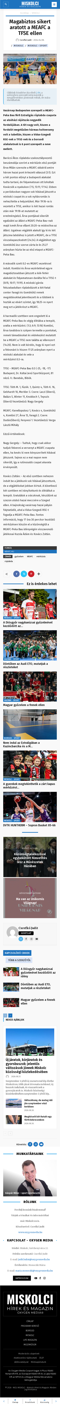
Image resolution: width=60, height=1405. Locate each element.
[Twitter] (24, 574)
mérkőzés (41, 556)
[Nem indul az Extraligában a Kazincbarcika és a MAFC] (30, 724)
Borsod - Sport (12, 738)
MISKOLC (36, 13)
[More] (38, 574)
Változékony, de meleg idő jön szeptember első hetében (38, 1103)
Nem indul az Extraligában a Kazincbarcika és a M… (21, 744)
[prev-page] (5, 1015)
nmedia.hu (36, 1232)
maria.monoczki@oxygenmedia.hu (34, 1270)
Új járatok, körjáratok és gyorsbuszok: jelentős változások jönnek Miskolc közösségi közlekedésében (27, 1066)
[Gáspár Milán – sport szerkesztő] (30, 1177)
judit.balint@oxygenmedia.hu (34, 1259)
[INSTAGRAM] (44, 1278)
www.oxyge (24, 1232)
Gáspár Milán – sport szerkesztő (22, 1193)
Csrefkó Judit (28, 928)
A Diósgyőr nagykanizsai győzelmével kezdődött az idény (38, 972)
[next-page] (10, 1015)
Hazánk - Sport (11, 659)
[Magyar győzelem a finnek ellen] (30, 687)
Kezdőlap (24, 13)
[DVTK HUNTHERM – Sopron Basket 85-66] (30, 807)
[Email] (21, 939)
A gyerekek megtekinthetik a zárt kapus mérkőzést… (29, 785)
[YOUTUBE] (35, 1278)
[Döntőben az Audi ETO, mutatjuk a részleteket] (30, 645)
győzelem (19, 556)
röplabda (9, 561)
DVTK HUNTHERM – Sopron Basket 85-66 (29, 825)
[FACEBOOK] (40, 1278)
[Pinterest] (31, 574)
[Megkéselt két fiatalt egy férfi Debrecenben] (14, 1119)
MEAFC (30, 556)
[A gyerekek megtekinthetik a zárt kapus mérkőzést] (30, 766)
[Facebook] (16, 574)
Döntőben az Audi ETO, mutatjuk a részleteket (25, 665)
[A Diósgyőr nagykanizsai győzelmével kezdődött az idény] (30, 604)
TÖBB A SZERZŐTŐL (19, 960)
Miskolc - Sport (37, 45)
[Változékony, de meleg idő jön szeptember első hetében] (14, 1103)
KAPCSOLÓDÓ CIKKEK (17, 952)
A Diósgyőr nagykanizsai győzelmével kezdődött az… (27, 624)
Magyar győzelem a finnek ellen (24, 705)
